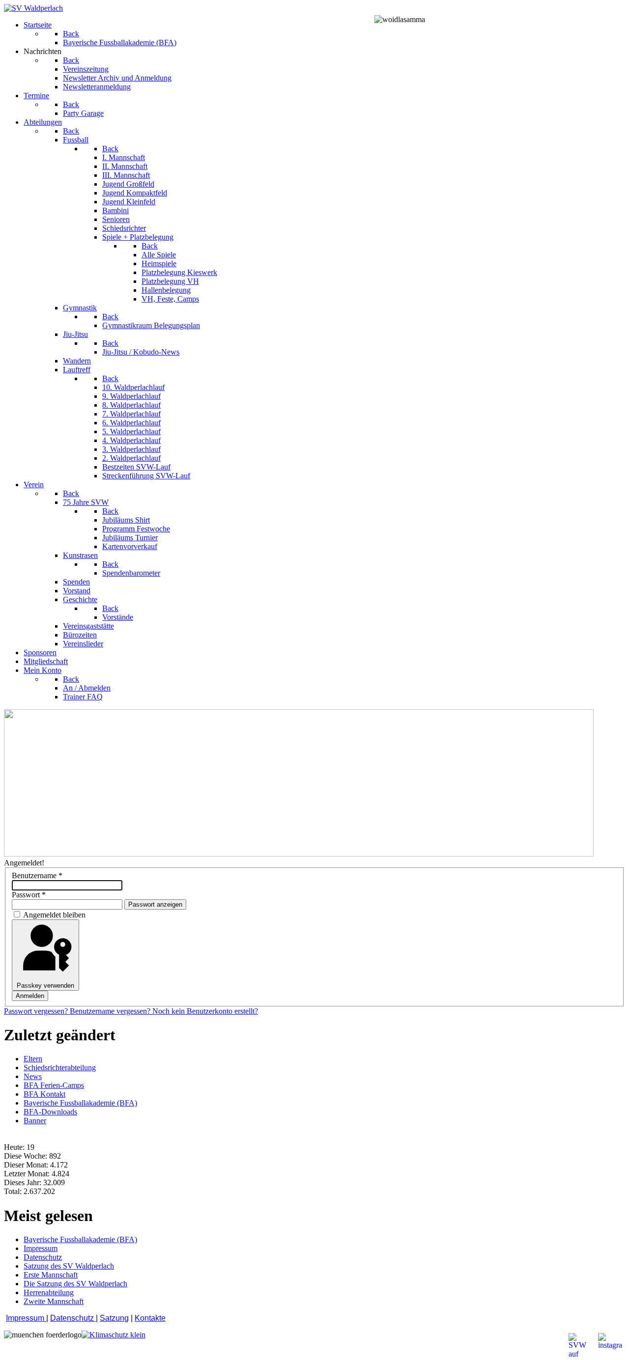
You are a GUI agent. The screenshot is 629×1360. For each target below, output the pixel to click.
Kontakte (150, 1318)
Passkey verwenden (45, 985)
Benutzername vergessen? (111, 1011)
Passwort (29, 894)
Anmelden (30, 995)
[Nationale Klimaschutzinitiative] (113, 1335)
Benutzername (37, 875)
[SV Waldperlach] (33, 8)
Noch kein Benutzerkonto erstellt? (205, 1011)
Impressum (26, 1318)
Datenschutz (73, 1318)
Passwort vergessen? (37, 1011)
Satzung (114, 1318)
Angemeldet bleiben (54, 915)
